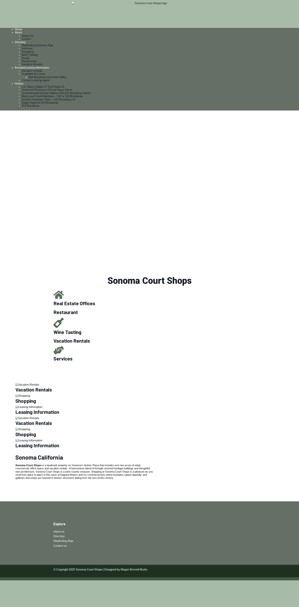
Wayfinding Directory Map (37, 45)
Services (27, 48)
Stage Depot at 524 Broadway (40, 102)
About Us (27, 35)
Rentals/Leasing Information (32, 67)
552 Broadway (30, 105)
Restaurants (29, 61)
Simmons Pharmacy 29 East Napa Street (47, 89)
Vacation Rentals (32, 64)
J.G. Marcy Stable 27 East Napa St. (43, 86)
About (18, 32)
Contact (26, 38)
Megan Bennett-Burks (134, 569)
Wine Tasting (30, 54)
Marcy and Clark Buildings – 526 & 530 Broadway (52, 96)
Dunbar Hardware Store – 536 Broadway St (48, 99)
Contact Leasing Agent (35, 80)
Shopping (28, 51)
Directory (20, 42)
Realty (26, 58)
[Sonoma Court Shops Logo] (149, 14)
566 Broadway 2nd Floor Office (48, 77)
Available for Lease (33, 73)
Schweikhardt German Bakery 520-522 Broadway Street (56, 93)
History (19, 83)
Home (18, 29)
